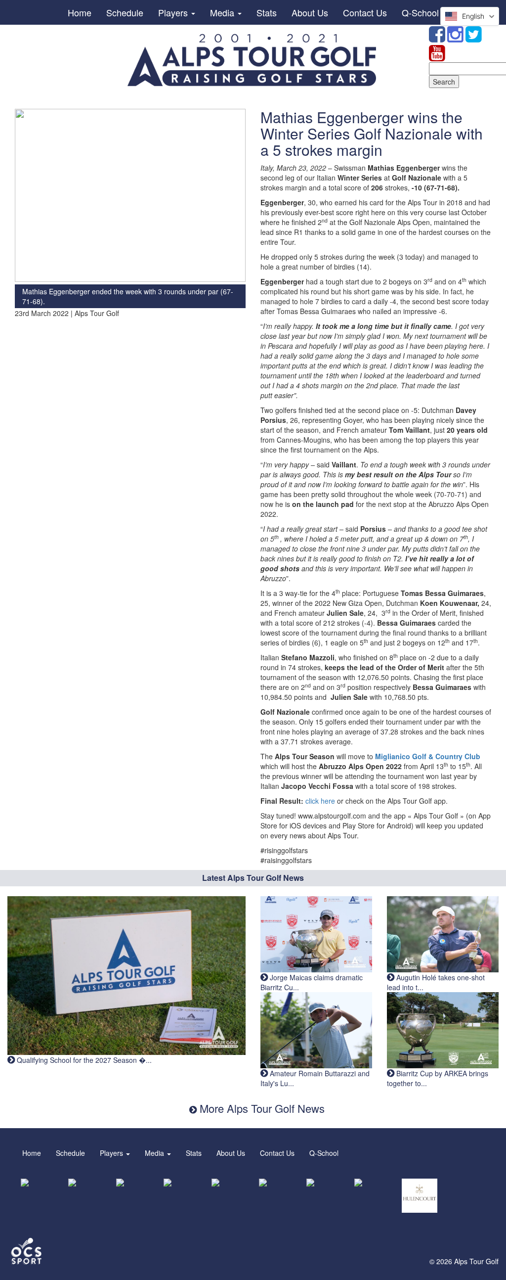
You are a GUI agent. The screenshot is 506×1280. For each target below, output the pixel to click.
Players (174, 12)
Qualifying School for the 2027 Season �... (83, 1060)
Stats (266, 12)
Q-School (420, 12)
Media (223, 12)
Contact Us (365, 12)
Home (79, 12)
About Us (310, 12)
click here (321, 801)
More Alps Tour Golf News (261, 1108)
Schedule (124, 12)
